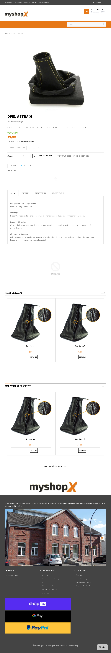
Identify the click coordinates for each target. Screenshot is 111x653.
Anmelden (34, 3)
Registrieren (45, 3)
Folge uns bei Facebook (84, 586)
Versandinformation (49, 589)
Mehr (12, 193)
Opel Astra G (79, 439)
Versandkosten (27, 141)
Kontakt (45, 575)
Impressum (46, 593)
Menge (10, 156)
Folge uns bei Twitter (83, 582)
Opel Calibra (31, 346)
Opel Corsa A (79, 346)
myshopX (19, 122)
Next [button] (104, 293)
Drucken (13, 170)
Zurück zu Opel (57, 466)
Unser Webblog (81, 579)
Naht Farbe (11, 148)
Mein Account (13, 575)
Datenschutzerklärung (50, 579)
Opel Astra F (31, 439)
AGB (43, 582)
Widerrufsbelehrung (49, 586)
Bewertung (40, 193)
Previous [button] (102, 293)
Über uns (79, 575)
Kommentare (58, 193)
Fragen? (25, 193)
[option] (55, 78)
